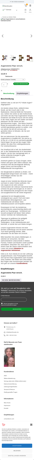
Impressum (7, 405)
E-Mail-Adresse (5, 295)
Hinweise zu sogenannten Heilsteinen (12, 249)
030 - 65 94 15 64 (11, 335)
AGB (5, 375)
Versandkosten (13, 70)
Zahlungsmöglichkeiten (10, 386)
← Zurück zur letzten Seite (8, 17)
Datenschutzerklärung (10, 384)
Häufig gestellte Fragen (10, 392)
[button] (31, 425)
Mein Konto (7, 402)
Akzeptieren (17, 445)
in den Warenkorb (11, 280)
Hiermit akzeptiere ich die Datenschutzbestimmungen (9, 304)
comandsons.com (9, 419)
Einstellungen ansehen (17, 455)
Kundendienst (22, 263)
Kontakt (6, 408)
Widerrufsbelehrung (9, 378)
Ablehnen (17, 450)
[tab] (9, 93)
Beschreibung (8, 93)
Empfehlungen (22, 93)
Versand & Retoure (9, 389)
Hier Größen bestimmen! (17, 1)
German (8, 9)
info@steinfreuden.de (12, 332)
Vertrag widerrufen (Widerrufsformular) (15, 381)
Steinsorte (8, 76)
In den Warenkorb (21, 83)
